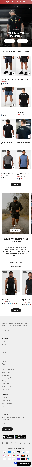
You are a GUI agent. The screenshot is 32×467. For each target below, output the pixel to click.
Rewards (4, 341)
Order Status (6, 350)
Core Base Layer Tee (7, 173)
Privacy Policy (6, 372)
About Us (4, 398)
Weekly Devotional (7, 403)
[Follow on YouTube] (20, 443)
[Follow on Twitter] (7, 443)
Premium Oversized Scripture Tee (22, 111)
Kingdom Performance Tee (7, 143)
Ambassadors (6, 400)
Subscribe (7, 429)
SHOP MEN (10, 41)
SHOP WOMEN (23, 41)
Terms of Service (7, 367)
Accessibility (5, 384)
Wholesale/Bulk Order (8, 378)
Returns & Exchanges (8, 369)
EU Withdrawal (6, 386)
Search (4, 361)
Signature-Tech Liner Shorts (22, 80)
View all (16, 184)
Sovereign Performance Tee (23, 143)
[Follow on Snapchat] (29, 443)
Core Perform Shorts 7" (7, 111)
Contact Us (5, 375)
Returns (4, 353)
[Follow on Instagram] (11, 443)
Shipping (4, 364)
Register (4, 347)
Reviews (4, 409)
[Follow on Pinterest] (16, 443)
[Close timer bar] (31, 0)
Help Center (5, 389)
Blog (3, 406)
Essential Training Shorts (8, 79)
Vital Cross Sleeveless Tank (22, 174)
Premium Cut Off (7, 299)
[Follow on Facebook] (2, 443)
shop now (15, 230)
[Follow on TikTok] (25, 443)
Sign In (4, 344)
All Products (9, 51)
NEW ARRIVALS (23, 51)
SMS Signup (5, 381)
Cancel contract (24, 463)
